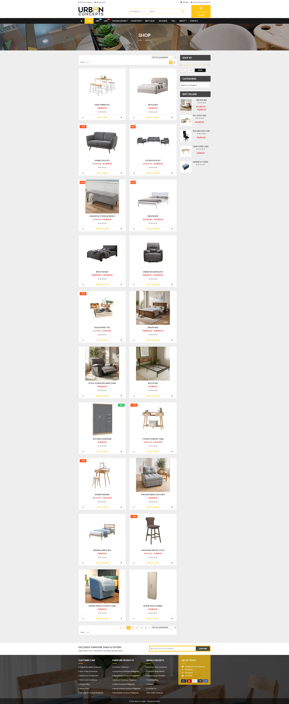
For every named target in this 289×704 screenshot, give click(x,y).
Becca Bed (153, 383)
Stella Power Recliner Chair (102, 383)
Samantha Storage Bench (102, 216)
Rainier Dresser (102, 494)
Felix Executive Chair (201, 131)
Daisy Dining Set (102, 104)
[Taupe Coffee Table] (186, 151)
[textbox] (195, 85)
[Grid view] (170, 62)
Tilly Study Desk (199, 115)
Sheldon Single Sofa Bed (153, 494)
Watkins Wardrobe (102, 439)
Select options (153, 117)
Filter (200, 70)
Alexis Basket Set (102, 327)
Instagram (189, 673)
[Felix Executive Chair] (186, 136)
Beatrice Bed (202, 100)
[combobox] (195, 85)
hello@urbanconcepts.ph (195, 666)
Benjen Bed (153, 327)
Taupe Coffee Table (201, 146)
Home (140, 40)
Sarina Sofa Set (102, 160)
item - (201, 12)
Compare (83, 117)
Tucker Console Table (153, 439)
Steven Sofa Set (153, 160)
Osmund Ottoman (200, 162)
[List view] (174, 62)
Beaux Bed (153, 104)
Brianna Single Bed (102, 550)
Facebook (189, 669)
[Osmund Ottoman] (186, 167)
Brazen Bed (153, 216)
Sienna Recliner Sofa (153, 272)
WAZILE (157, 701)
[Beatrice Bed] (186, 105)
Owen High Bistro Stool (153, 550)
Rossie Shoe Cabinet (153, 606)
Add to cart (102, 117)
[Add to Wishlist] (121, 117)
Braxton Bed (102, 272)
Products (148, 40)
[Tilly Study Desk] (186, 120)
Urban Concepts (140, 701)
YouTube (188, 676)
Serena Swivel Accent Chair (102, 606)
